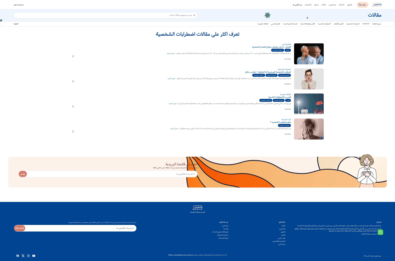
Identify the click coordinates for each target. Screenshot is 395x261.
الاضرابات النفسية (278, 100)
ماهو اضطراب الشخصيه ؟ (280, 122)
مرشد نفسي (281, 244)
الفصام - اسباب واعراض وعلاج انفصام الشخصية (271, 47)
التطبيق (349, 4)
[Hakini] (376, 4)
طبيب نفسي (281, 238)
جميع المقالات (376, 24)
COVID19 (365, 24)
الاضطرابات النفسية (324, 24)
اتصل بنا (226, 229)
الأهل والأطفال (338, 24)
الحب (288, 100)
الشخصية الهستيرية (284, 75)
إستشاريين (332, 4)
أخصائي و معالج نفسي (279, 241)
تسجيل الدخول (19, 4)
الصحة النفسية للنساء (290, 24)
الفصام (287, 50)
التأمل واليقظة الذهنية (307, 24)
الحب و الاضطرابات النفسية (279, 97)
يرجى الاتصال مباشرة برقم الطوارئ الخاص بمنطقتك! (181, 255)
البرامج (316, 4)
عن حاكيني (298, 4)
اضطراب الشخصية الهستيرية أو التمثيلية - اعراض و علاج (268, 72)
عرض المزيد (171, 53)
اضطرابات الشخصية (353, 24)
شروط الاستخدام (223, 238)
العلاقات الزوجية (263, 24)
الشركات (341, 4)
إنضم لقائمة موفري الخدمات (220, 232)
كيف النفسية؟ (286, 119)
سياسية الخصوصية (222, 235)
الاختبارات (308, 4)
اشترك (16, 24)
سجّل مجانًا (362, 4)
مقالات (323, 4)
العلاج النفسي (275, 24)
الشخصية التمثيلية (271, 75)
